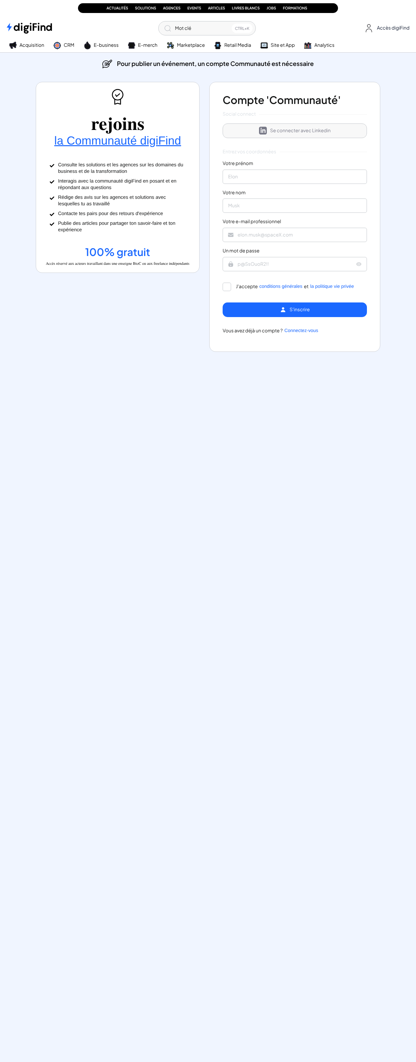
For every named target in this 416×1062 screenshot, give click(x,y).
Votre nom (234, 193)
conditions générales (280, 286)
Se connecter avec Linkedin (300, 131)
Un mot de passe (241, 251)
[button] (386, 28)
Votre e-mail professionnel (252, 221)
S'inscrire (300, 310)
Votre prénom (238, 163)
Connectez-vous (301, 330)
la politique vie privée (332, 286)
